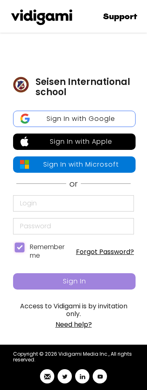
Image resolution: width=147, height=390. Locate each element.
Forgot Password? (105, 251)
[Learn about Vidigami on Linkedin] (82, 376)
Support (120, 16)
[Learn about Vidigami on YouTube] (100, 376)
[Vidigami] (41, 16)
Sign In (74, 281)
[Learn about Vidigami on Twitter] (65, 376)
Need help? (74, 324)
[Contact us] (47, 376)
